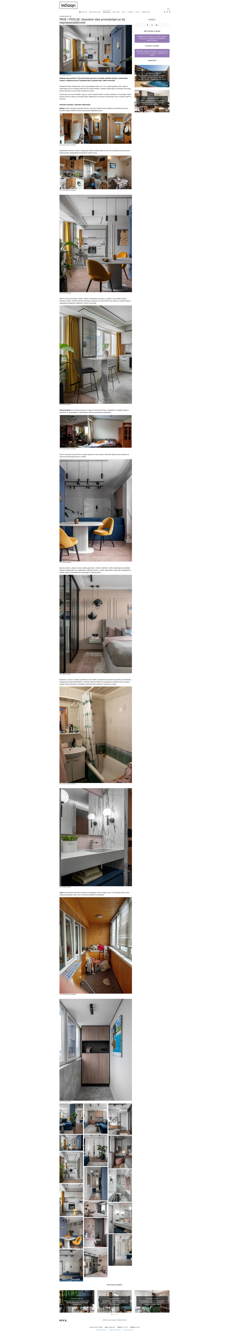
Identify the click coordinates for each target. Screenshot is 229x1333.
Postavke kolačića (128, 1330)
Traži (168, 9)
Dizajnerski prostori (65, 16)
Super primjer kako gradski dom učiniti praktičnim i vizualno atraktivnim (76, 1303)
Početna (84, 12)
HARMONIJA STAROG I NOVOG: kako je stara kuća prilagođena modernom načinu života (152, 38)
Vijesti (137, 12)
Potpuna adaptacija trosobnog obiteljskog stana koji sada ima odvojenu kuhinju (152, 102)
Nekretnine (146, 12)
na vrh (168, 1320)
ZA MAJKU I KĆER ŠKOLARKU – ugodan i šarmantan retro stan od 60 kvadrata (115, 1303)
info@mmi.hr (111, 1327)
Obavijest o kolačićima (115, 1330)
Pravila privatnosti (101, 1330)
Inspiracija (106, 12)
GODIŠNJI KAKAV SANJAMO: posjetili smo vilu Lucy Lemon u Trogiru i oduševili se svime (152, 53)
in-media (130, 12)
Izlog (123, 12)
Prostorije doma (95, 12)
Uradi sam (116, 12)
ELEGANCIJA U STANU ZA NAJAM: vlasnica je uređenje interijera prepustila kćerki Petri (152, 1303)
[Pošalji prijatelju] (156, 25)
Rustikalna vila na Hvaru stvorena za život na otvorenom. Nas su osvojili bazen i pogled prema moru (152, 77)
